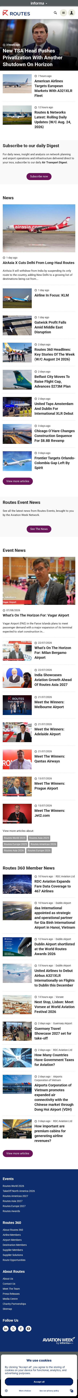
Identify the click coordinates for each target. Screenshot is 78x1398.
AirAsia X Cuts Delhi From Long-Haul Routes (38, 263)
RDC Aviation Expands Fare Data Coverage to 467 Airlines (52, 886)
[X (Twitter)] (13, 1329)
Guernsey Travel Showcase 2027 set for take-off (52, 1033)
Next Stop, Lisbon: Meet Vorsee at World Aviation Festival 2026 (54, 1007)
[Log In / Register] (71, 12)
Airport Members (12, 1239)
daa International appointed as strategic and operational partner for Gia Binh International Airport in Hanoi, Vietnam (54, 918)
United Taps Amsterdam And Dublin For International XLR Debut (53, 409)
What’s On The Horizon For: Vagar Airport (36, 615)
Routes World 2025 (14, 837)
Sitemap (7, 1308)
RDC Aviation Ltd (65, 876)
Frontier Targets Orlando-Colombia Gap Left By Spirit (54, 463)
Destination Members (15, 1244)
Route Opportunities (14, 1260)
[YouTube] (28, 1329)
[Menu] (63, 12)
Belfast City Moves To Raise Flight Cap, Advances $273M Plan (52, 381)
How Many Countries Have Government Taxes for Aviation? (54, 1060)
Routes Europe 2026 (39, 850)
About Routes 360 (13, 1229)
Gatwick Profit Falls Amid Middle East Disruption (50, 327)
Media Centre (10, 1298)
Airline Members (12, 1234)
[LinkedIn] (6, 1329)
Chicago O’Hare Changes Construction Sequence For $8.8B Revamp (54, 436)
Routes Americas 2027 (15, 1196)
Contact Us (9, 1283)
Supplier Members (13, 1249)
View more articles (17, 481)
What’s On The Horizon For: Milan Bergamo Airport (52, 653)
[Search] (55, 12)
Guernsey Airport (62, 1023)
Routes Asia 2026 (14, 850)
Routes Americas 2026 (43, 844)
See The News (39, 529)
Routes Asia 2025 (39, 837)
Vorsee (59, 996)
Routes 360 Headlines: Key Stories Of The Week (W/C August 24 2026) (54, 354)
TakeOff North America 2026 (19, 1191)
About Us (8, 1278)
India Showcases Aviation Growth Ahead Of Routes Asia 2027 (53, 680)
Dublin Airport (63, 903)
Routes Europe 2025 (15, 844)
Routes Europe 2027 (14, 1206)
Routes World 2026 (13, 1186)
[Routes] (16, 13)
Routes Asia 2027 (12, 1201)
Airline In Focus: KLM (51, 295)
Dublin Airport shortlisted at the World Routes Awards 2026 (54, 949)
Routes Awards (11, 1211)
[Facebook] (21, 1329)
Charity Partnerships (14, 1303)
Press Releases (11, 1293)
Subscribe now (39, 176)
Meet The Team (11, 1288)
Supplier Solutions (13, 1255)
